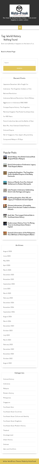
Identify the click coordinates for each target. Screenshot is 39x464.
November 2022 (8, 354)
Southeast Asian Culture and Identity (16, 416)
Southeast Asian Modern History (14, 426)
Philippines (7, 398)
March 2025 (7, 293)
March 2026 (7, 270)
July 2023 (6, 335)
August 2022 (7, 363)
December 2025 (8, 275)
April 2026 (6, 265)
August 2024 (7, 317)
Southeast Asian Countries (12, 412)
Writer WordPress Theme (12, 461)
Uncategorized (8, 435)
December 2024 (8, 303)
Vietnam (6, 444)
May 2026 (6, 261)
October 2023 (8, 330)
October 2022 (8, 358)
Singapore (6, 402)
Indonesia (6, 384)
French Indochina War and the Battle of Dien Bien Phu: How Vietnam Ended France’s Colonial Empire (18, 125)
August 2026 (7, 251)
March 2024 (7, 321)
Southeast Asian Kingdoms (12, 421)
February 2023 (8, 344)
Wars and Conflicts (9, 449)
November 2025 (8, 279)
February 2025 (8, 298)
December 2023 (8, 326)
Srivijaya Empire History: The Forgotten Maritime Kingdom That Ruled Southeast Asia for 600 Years (18, 111)
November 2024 (8, 307)
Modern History (8, 393)
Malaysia (6, 388)
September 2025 (9, 284)
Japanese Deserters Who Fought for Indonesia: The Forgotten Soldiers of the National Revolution (17, 88)
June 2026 (7, 256)
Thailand (6, 430)
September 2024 (9, 312)
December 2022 (8, 349)
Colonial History (8, 379)
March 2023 (7, 340)
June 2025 (6, 289)
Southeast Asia (8, 407)
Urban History (8, 440)
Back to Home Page (8, 52)
